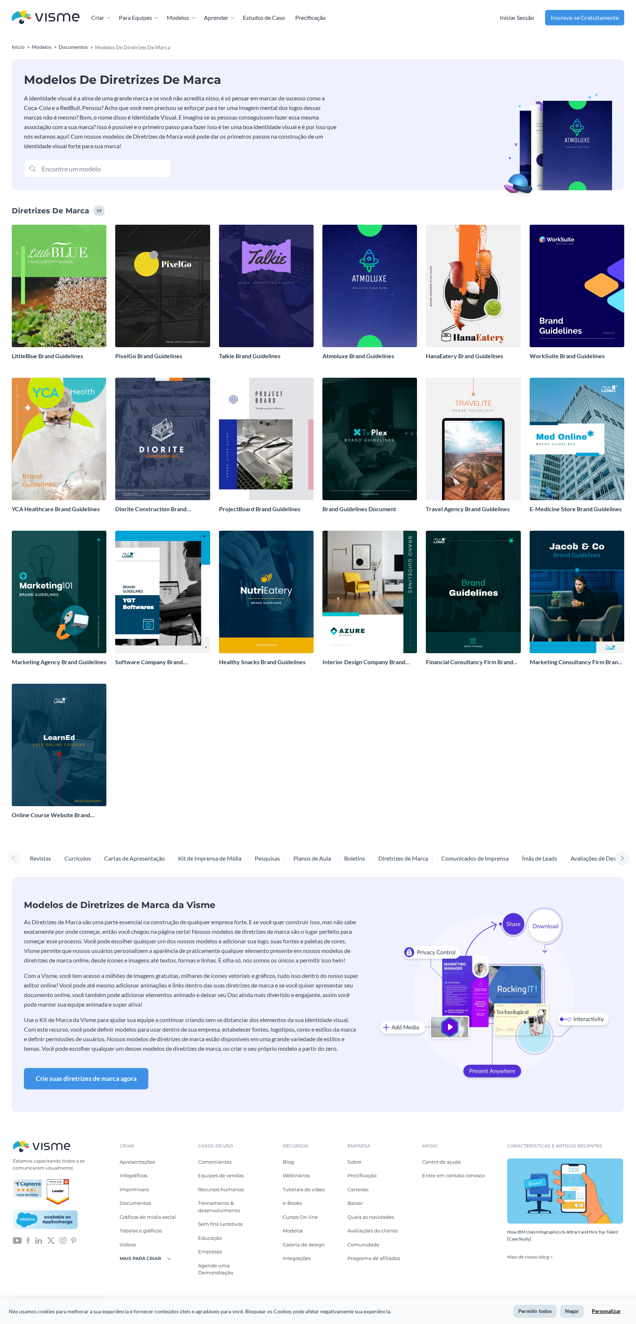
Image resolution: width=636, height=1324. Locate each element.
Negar (572, 1311)
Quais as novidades (370, 1217)
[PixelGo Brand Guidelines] (162, 286)
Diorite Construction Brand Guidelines (151, 509)
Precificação (310, 17)
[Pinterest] (73, 1240)
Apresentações (137, 1162)
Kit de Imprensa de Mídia (209, 858)
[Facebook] (28, 1240)
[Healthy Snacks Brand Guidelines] (266, 592)
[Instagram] (63, 1240)
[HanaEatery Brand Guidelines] (473, 286)
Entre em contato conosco (453, 1175)
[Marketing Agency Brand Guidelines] (59, 592)
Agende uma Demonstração (215, 1269)
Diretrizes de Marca (403, 858)
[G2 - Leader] (58, 1182)
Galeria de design (304, 1245)
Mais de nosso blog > (530, 1257)
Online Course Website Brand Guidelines (51, 815)
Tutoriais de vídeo (304, 1189)
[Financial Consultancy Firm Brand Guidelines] (473, 592)
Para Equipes (135, 17)
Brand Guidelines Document (359, 508)
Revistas (40, 858)
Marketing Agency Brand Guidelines (59, 661)
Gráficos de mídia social (148, 1217)
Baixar (355, 1203)
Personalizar (606, 1311)
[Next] (622, 858)
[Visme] (46, 17)
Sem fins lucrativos (220, 1224)
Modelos (178, 17)
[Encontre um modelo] (32, 168)
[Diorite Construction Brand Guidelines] (162, 439)
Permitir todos (535, 1311)
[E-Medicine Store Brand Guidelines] (577, 439)
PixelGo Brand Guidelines (148, 355)
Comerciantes (215, 1162)
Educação (210, 1238)
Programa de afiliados (373, 1258)
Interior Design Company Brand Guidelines (363, 662)
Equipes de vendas (221, 1175)
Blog (288, 1162)
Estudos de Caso (264, 17)
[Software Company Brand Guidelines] (162, 592)
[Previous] (14, 858)
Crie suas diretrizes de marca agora (86, 1078)
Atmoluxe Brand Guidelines (358, 355)
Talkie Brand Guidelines (249, 355)
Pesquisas (267, 858)
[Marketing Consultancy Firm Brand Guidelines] (577, 592)
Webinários (296, 1175)
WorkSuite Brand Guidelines (567, 355)
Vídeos (128, 1245)
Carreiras (357, 1189)
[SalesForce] (45, 1219)
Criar (97, 17)
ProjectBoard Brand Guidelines (259, 508)
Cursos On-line (300, 1217)
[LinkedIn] (38, 1240)
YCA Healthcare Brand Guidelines (56, 508)
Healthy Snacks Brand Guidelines (262, 661)
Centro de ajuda (441, 1162)
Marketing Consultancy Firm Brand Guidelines (575, 662)
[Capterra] (30, 1182)
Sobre (354, 1162)
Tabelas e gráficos (141, 1231)
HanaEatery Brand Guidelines (464, 355)
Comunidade (363, 1245)
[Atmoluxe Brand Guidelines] (369, 286)
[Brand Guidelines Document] (369, 439)
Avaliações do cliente (372, 1231)
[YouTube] (17, 1240)
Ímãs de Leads (539, 858)
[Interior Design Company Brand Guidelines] (369, 592)
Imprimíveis (134, 1189)
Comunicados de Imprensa (475, 858)
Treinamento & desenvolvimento (219, 1206)
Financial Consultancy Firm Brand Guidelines (469, 662)
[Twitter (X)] (51, 1240)
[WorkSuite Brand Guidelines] (577, 286)
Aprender (216, 17)
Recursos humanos (221, 1189)
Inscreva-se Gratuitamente (585, 17)
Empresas (210, 1251)
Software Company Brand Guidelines (149, 662)
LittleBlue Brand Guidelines (47, 355)
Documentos (135, 1203)
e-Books (292, 1203)
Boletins (354, 858)
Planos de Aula (312, 858)
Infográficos (133, 1175)
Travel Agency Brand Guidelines (468, 508)
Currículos (77, 858)
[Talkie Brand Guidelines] (266, 286)
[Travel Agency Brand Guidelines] (473, 439)
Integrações (297, 1258)
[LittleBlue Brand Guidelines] (59, 286)
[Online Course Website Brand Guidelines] (59, 745)
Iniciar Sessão (517, 17)
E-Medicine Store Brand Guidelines (576, 508)
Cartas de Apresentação (134, 858)
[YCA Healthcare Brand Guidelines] (59, 439)
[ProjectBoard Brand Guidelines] (266, 439)
